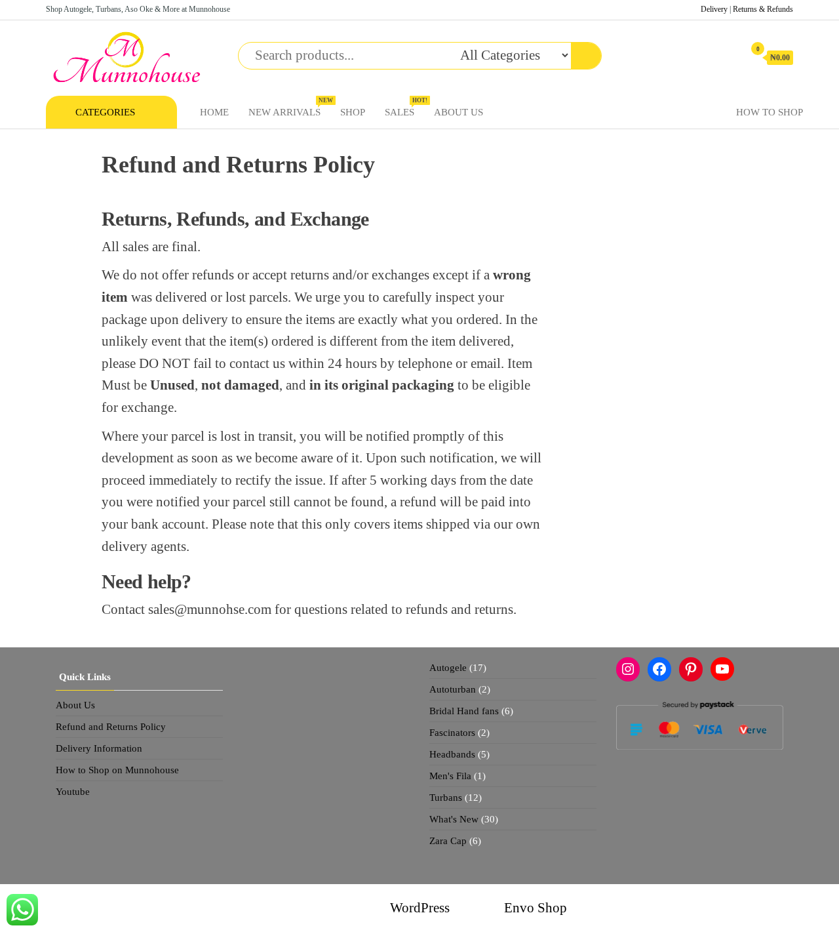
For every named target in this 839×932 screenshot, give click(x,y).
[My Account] (727, 56)
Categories (105, 112)
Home (214, 112)
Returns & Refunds (763, 9)
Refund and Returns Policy (111, 726)
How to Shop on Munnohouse (117, 770)
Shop (352, 112)
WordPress (420, 908)
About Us (458, 112)
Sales (404, 107)
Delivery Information (99, 748)
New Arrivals (289, 107)
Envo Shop (535, 908)
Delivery (714, 9)
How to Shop (769, 112)
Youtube (73, 791)
